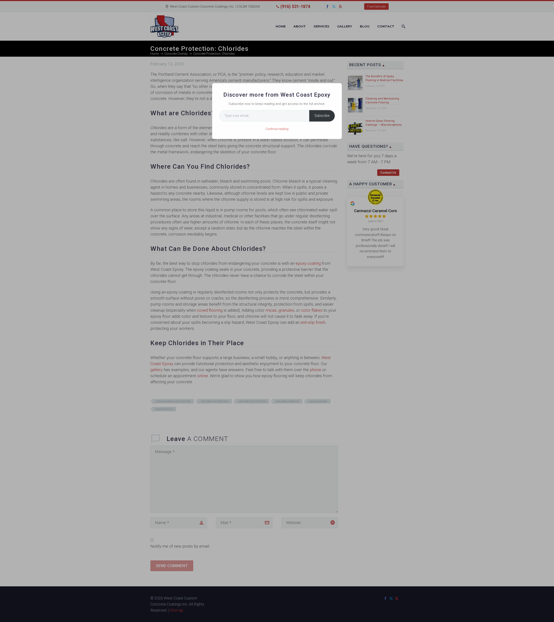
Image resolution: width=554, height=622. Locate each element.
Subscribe (322, 116)
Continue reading (277, 129)
